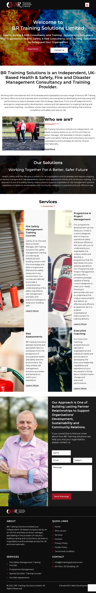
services (13, 556)
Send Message (61, 496)
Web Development (80, 586)
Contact (58, 556)
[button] (87, 5)
